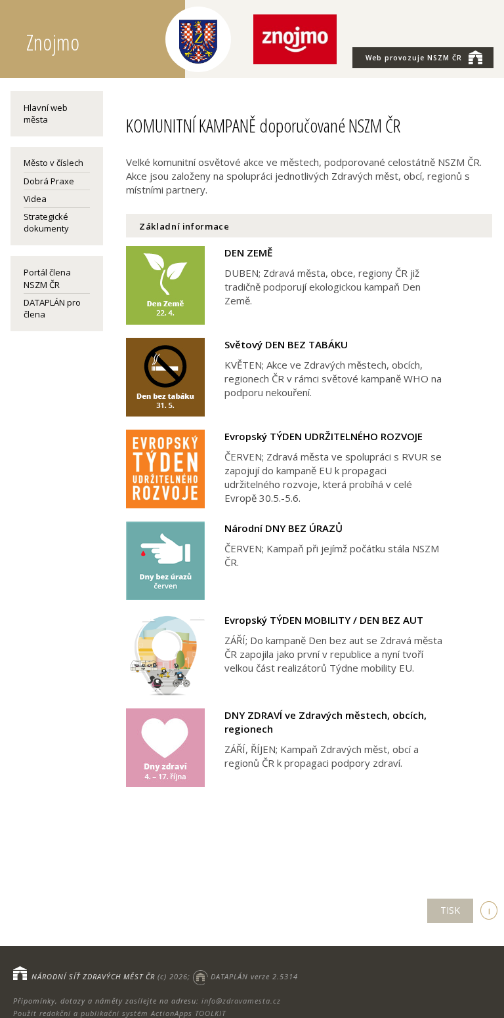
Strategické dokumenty (46, 222)
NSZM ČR (414, 57)
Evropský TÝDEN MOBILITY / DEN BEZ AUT (323, 619)
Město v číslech (53, 163)
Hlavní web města (46, 113)
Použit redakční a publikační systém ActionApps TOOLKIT (119, 1013)
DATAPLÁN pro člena (52, 308)
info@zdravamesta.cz (241, 1001)
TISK (450, 910)
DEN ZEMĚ (248, 252)
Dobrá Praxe (49, 181)
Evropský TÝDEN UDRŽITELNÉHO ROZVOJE (323, 436)
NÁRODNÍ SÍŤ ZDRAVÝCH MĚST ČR (93, 976)
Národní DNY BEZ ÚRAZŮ (283, 528)
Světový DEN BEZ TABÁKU (286, 344)
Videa (35, 199)
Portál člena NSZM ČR (47, 278)
